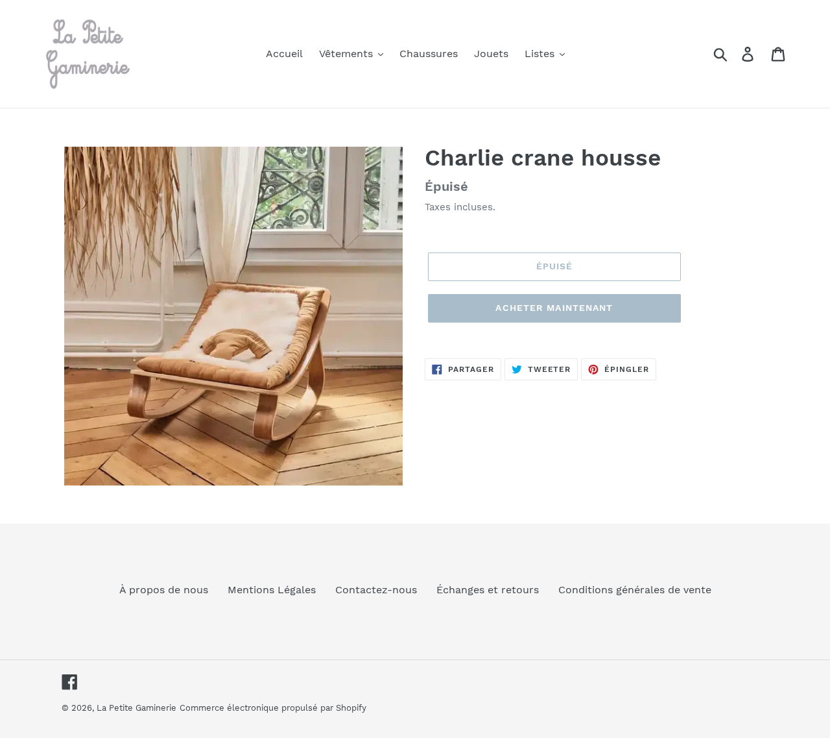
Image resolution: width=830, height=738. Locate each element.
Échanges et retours (487, 590)
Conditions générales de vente (634, 590)
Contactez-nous (376, 590)
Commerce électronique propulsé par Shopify (273, 708)
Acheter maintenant (554, 307)
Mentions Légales (272, 590)
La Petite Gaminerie (136, 708)
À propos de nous (163, 590)
